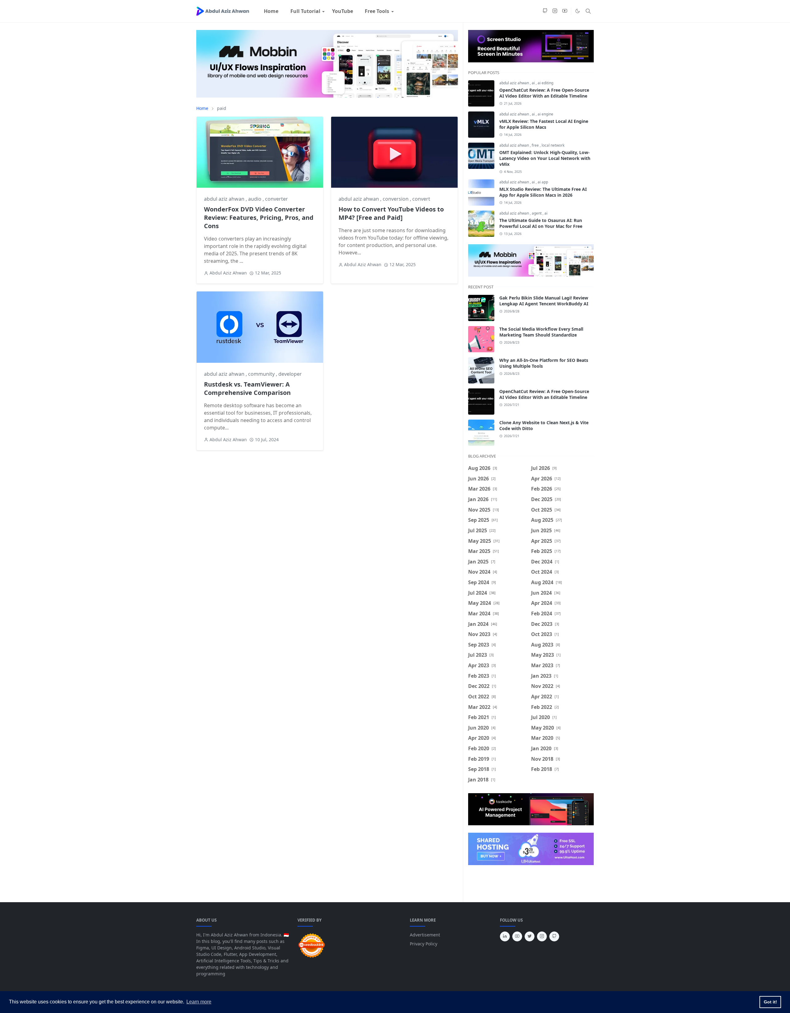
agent (537, 213)
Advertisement (425, 935)
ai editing (545, 83)
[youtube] (565, 11)
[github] (545, 11)
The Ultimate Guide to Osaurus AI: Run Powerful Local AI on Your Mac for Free (540, 223)
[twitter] (529, 936)
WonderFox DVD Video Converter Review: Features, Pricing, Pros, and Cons (259, 217)
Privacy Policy (423, 944)
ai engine (545, 114)
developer (290, 373)
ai (534, 83)
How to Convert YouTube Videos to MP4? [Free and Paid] (391, 213)
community (262, 373)
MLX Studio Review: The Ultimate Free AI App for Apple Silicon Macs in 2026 (543, 192)
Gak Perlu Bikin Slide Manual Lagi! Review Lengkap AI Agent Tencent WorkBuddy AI (543, 301)
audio (255, 198)
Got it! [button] (770, 1001)
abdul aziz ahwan (225, 198)
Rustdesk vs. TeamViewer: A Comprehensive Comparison (247, 388)
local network (553, 145)
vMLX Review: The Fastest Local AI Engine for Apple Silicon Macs (543, 124)
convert (421, 198)
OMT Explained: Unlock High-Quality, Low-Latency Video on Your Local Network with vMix (544, 158)
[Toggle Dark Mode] (577, 11)
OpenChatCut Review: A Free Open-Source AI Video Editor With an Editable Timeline (544, 93)
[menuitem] (271, 11)
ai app (543, 182)
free (536, 145)
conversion (396, 198)
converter (276, 198)
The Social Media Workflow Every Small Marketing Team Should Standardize (541, 332)
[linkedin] (505, 936)
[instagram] (555, 11)
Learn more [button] (198, 1001)
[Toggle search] (588, 11)
